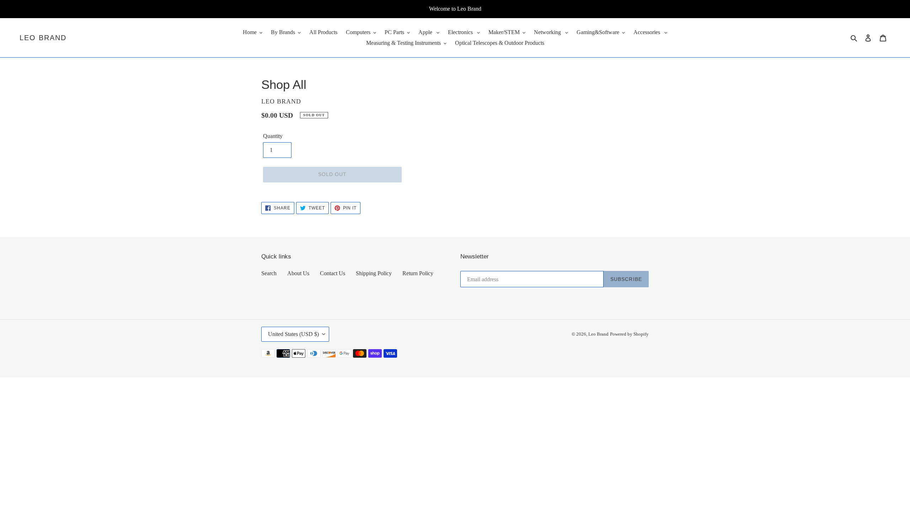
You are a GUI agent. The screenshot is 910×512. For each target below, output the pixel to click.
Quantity (273, 136)
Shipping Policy (374, 273)
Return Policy (417, 273)
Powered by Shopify (629, 334)
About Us (298, 273)
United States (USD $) (293, 334)
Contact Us (332, 273)
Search (269, 273)
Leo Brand (43, 38)
